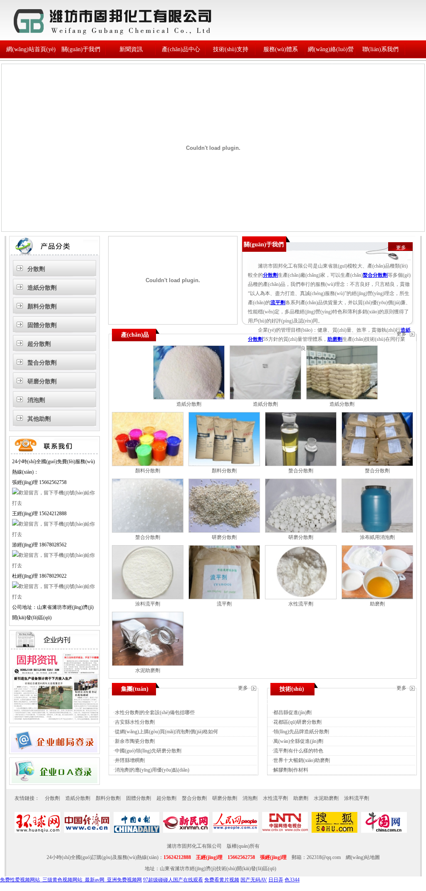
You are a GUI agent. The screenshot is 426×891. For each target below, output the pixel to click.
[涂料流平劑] (147, 598)
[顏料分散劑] (147, 464)
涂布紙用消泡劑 (377, 537)
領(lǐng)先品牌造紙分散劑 (301, 732)
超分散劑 (39, 344)
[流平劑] (224, 598)
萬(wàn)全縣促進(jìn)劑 (298, 741)
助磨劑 (334, 339)
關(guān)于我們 (81, 49)
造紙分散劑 (42, 288)
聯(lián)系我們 (380, 49)
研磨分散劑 (42, 381)
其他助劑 (39, 419)
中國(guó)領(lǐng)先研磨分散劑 (148, 751)
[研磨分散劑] (224, 531)
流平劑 (277, 302)
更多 (401, 248)
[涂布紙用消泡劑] (377, 531)
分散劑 (36, 269)
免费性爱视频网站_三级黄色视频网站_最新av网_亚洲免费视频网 (71, 880)
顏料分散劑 (42, 306)
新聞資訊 (131, 49)
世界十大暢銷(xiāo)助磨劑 (301, 760)
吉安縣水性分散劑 (135, 722)
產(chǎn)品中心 (181, 49)
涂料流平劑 (147, 604)
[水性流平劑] (301, 598)
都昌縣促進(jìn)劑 (292, 712)
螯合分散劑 (42, 363)
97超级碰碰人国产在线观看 (173, 880)
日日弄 (275, 880)
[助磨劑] (377, 598)
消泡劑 (36, 400)
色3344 (292, 880)
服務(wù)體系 (280, 49)
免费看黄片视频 (221, 880)
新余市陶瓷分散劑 (135, 741)
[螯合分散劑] (301, 464)
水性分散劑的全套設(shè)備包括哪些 (155, 712)
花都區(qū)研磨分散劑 (297, 722)
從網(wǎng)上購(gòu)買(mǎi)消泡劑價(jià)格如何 (166, 732)
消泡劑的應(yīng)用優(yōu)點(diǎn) (152, 770)
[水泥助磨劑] (147, 664)
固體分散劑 (42, 325)
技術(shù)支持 (230, 49)
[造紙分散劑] (189, 398)
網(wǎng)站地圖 (363, 857)
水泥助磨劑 (147, 670)
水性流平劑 (300, 604)
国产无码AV (253, 880)
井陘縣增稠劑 (130, 760)
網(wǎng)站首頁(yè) (31, 49)
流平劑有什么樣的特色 (298, 751)
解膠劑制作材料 (290, 770)
